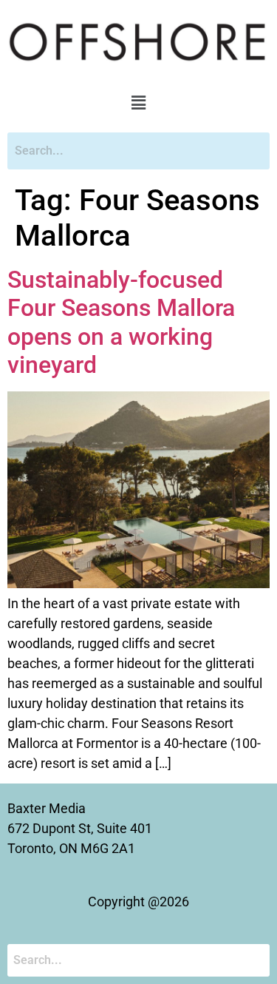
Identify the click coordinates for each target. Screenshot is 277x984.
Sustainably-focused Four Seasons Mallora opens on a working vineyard (121, 322)
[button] (138, 104)
